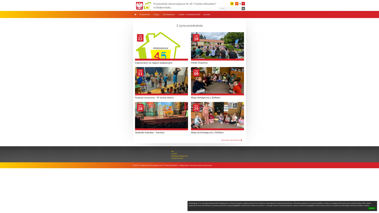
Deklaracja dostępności (179, 156)
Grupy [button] (156, 14)
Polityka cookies (177, 158)
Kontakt (206, 14)
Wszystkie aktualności (230, 140)
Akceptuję (371, 208)
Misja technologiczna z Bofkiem (207, 132)
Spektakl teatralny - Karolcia (149, 132)
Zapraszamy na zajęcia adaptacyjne (153, 63)
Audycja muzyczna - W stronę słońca (154, 97)
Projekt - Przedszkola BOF (189, 14)
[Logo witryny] (147, 6)
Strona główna (135, 14)
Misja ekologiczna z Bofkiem (205, 97)
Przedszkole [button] (144, 14)
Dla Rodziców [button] (168, 14)
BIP (172, 151)
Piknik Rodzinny (199, 63)
